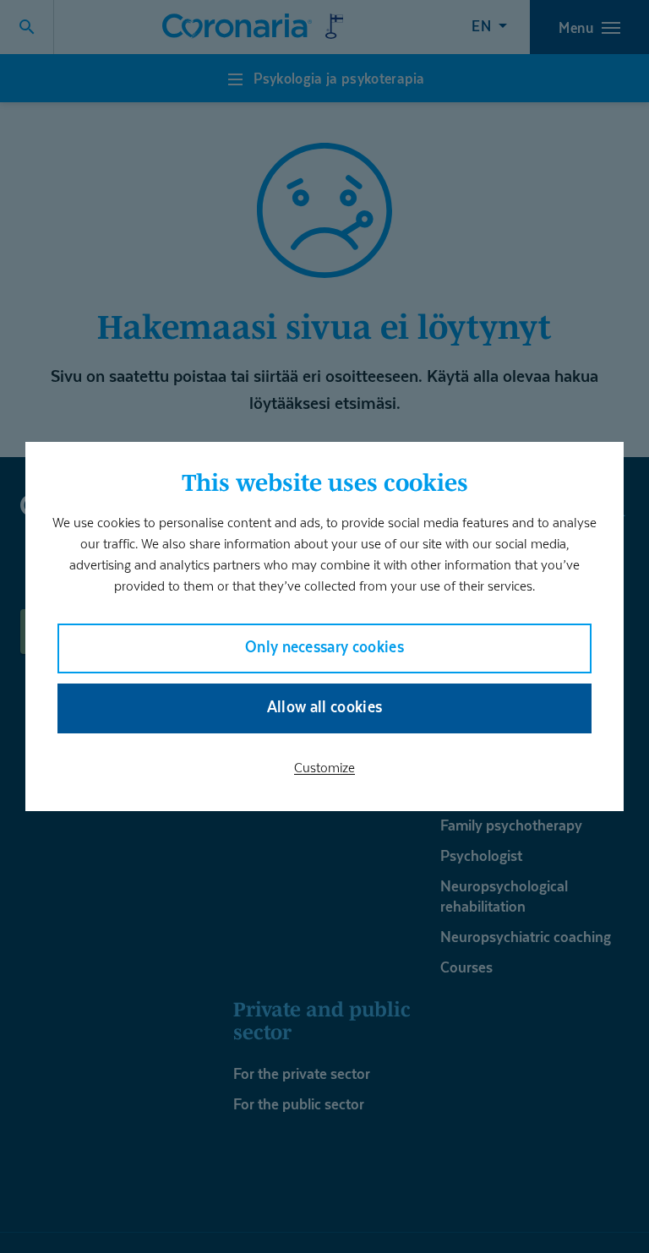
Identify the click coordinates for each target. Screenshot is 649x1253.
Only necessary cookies (324, 646)
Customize (324, 768)
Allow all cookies (325, 706)
